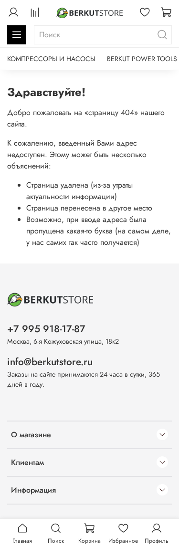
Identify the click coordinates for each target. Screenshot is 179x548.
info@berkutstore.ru (50, 362)
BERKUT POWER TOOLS (142, 58)
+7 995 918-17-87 (46, 329)
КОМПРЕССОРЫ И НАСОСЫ (51, 58)
